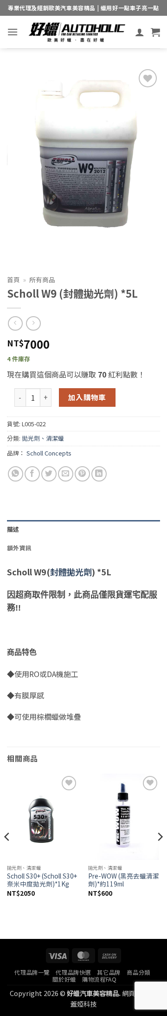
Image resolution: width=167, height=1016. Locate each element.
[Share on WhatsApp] (15, 474)
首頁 (13, 279)
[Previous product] (33, 323)
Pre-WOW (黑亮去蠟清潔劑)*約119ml (123, 880)
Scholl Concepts (48, 453)
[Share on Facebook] (32, 474)
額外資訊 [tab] (19, 547)
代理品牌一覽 (32, 972)
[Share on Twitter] (49, 474)
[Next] (159, 855)
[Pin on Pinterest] (82, 474)
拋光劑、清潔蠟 (43, 438)
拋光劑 (79, 572)
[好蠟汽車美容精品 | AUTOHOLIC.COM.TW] (76, 32)
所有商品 (42, 279)
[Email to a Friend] (65, 474)
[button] (12, 31)
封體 (58, 572)
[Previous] (7, 855)
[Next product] (15, 323)
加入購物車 (87, 397)
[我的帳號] (139, 32)
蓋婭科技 (83, 1004)
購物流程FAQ (99, 979)
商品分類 (138, 972)
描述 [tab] (13, 529)
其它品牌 (108, 972)
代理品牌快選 (73, 972)
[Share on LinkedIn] (99, 474)
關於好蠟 (64, 979)
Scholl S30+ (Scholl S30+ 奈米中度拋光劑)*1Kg (42, 880)
